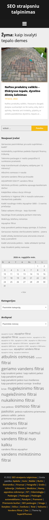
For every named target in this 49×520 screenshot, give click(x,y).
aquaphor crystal (7, 334)
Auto (24, 481)
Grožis (42, 484)
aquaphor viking (7, 352)
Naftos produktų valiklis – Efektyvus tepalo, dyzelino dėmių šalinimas (22, 91)
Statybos (5, 506)
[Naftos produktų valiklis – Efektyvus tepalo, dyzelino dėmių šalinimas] (24, 64)
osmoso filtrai (27, 406)
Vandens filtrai (15, 510)
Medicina (31, 488)
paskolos (7, 411)
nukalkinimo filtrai (17, 400)
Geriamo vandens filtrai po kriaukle (17, 176)
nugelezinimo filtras (26, 388)
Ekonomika (8, 484)
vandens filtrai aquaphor (14, 428)
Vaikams (42, 506)
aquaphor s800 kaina (8, 346)
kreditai (37, 383)
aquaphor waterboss (21, 352)
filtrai (6, 362)
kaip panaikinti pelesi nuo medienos (20, 380)
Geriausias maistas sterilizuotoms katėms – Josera (24, 231)
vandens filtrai (14, 423)
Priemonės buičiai (11, 503)
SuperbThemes (24, 514)
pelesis (21, 415)
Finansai (20, 484)
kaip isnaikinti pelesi (11, 373)
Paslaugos (24, 495)
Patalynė (26, 499)
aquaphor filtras (9, 337)
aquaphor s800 (34, 343)
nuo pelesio (7, 406)
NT (27, 492)
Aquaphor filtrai (8, 223)
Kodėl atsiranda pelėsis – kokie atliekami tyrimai (23, 243)
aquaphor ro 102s (7, 340)
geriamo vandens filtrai (22, 368)
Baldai (32, 481)
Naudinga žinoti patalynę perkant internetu (21, 215)
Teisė (33, 506)
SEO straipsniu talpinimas (23, 9)
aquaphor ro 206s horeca (37, 340)
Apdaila (16, 481)
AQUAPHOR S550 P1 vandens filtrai (17, 181)
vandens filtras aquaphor (14, 449)
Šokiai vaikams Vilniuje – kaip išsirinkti (18, 210)
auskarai (39, 358)
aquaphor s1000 (23, 346)
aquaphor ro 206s (21, 340)
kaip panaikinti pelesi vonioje (16, 383)
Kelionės (20, 488)
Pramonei (37, 499)
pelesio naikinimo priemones (30, 411)
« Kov (23, 292)
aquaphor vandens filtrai (27, 349)
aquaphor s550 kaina (20, 343)
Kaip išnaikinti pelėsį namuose (15, 247)
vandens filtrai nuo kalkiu (18, 441)
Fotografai (31, 484)
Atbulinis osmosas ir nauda (13, 172)
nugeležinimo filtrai (19, 394)
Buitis (40, 481)
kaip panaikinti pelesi (12, 376)
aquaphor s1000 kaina (37, 346)
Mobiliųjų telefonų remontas (14, 219)
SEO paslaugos (29, 503)
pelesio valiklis (8, 415)
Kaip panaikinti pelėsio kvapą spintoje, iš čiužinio (23, 227)
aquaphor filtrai (22, 333)
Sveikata (24, 506)
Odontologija (37, 492)
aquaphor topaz (7, 349)
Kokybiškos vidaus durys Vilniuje (16, 192)
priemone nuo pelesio (13, 418)
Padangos (12, 495)
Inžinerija (9, 488)
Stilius (15, 506)
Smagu (41, 503)
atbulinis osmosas (18, 356)
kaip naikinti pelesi (33, 373)
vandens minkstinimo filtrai (21, 457)
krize (4, 388)
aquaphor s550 (6, 343)
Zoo (26, 510)
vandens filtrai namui (20, 432)
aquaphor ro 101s (39, 337)
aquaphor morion (25, 337)
